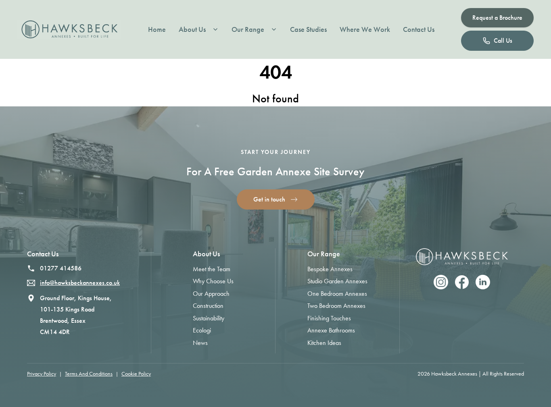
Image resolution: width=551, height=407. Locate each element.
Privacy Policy (41, 373)
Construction (208, 305)
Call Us (503, 40)
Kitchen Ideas (324, 343)
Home (157, 29)
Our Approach (211, 293)
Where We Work (365, 29)
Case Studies (308, 29)
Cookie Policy (136, 373)
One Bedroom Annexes (337, 293)
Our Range (248, 29)
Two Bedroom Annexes (336, 305)
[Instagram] (441, 282)
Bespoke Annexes (330, 269)
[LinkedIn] (483, 282)
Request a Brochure (497, 17)
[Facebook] (462, 282)
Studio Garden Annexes (337, 281)
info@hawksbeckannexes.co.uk (80, 283)
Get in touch (269, 199)
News (200, 343)
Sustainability (208, 318)
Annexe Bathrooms (331, 330)
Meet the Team (211, 269)
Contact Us (418, 29)
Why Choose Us (213, 281)
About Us (192, 29)
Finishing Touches (329, 318)
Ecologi (202, 330)
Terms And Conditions (89, 373)
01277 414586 (60, 268)
